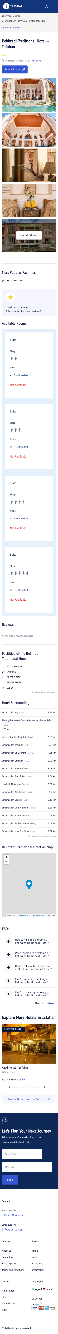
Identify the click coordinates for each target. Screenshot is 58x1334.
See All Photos (29, 235)
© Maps (22, 915)
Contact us (7, 1257)
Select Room (12, 69)
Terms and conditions (13, 1269)
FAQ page (50, 1003)
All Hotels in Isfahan (12, 27)
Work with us (8, 1303)
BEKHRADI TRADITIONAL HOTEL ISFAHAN (25, 21)
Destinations (37, 1269)
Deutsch (50, 1289)
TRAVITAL (6, 16)
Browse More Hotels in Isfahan (26, 1099)
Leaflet (12, 915)
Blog (4, 1309)
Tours (34, 1257)
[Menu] (53, 6)
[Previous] (4, 1087)
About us (6, 1250)
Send (10, 1179)
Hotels (34, 1250)
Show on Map (36, 60)
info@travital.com (13, 1229)
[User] (46, 6)
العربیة (38, 1289)
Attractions (37, 1263)
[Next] (43, 1087)
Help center (8, 1290)
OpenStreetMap (37, 915)
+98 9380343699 (12, 1215)
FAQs (4, 1297)
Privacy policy (9, 1263)
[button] (29, 885)
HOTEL (18, 16)
